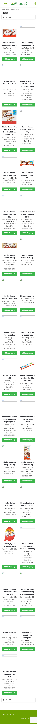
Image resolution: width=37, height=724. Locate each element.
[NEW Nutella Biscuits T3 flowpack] (27, 622)
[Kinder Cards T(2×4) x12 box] (9, 322)
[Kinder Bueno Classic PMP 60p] (9, 163)
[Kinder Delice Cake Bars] (9, 493)
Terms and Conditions (28, 718)
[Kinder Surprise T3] (9, 622)
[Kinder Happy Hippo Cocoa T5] (27, 33)
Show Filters (9, 17)
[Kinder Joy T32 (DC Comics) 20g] (9, 534)
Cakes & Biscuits (10, 9)
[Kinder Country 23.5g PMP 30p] (9, 452)
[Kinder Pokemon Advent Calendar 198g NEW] (9, 579)
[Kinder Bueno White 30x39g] (9, 245)
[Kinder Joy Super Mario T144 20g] (27, 493)
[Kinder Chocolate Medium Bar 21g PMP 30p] (27, 365)
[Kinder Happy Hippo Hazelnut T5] (9, 71)
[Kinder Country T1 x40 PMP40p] (27, 452)
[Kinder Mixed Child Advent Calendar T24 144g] (27, 534)
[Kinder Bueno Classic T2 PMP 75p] (27, 163)
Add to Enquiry (9, 59)
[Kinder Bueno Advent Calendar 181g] (27, 117)
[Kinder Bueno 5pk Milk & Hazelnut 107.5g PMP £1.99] (27, 71)
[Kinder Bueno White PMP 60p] (27, 245)
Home (3, 9)
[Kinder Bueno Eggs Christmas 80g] (9, 202)
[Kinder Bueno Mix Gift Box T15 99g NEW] (27, 202)
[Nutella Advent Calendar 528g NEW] (9, 662)
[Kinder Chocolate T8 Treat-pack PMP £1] (27, 407)
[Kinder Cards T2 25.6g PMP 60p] (27, 322)
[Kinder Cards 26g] (27, 286)
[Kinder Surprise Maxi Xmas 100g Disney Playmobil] (27, 579)
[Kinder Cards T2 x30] (9, 365)
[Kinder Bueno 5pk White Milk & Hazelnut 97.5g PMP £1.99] (9, 117)
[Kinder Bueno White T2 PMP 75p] (9, 286)
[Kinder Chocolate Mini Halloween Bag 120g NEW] (9, 407)
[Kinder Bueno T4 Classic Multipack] (9, 33)
